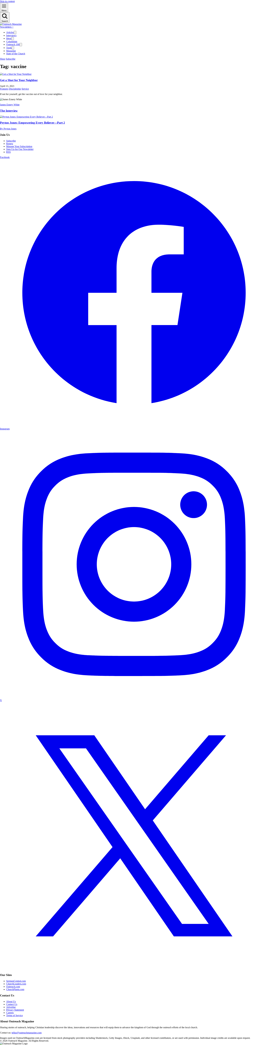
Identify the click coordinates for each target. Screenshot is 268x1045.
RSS (8, 152)
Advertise (11, 1007)
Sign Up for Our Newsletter (20, 149)
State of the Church (15, 53)
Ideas (8, 38)
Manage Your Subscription (19, 146)
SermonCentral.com (16, 981)
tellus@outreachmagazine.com (27, 1032)
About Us (11, 1001)
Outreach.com (13, 986)
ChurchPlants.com (15, 989)
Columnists (11, 41)
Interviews (11, 35)
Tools (9, 47)
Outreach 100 (13, 44)
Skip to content (7, 1)
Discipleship (15, 89)
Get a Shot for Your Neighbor (19, 80)
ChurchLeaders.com (16, 983)
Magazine (11, 50)
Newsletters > (6, 27)
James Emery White (10, 104)
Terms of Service (14, 1015)
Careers (10, 1012)
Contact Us (11, 1004)
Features (4, 89)
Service (25, 89)
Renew (9, 143)
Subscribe (10, 59)
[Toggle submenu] (15, 32)
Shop (2, 59)
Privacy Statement (15, 1010)
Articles (10, 32)
